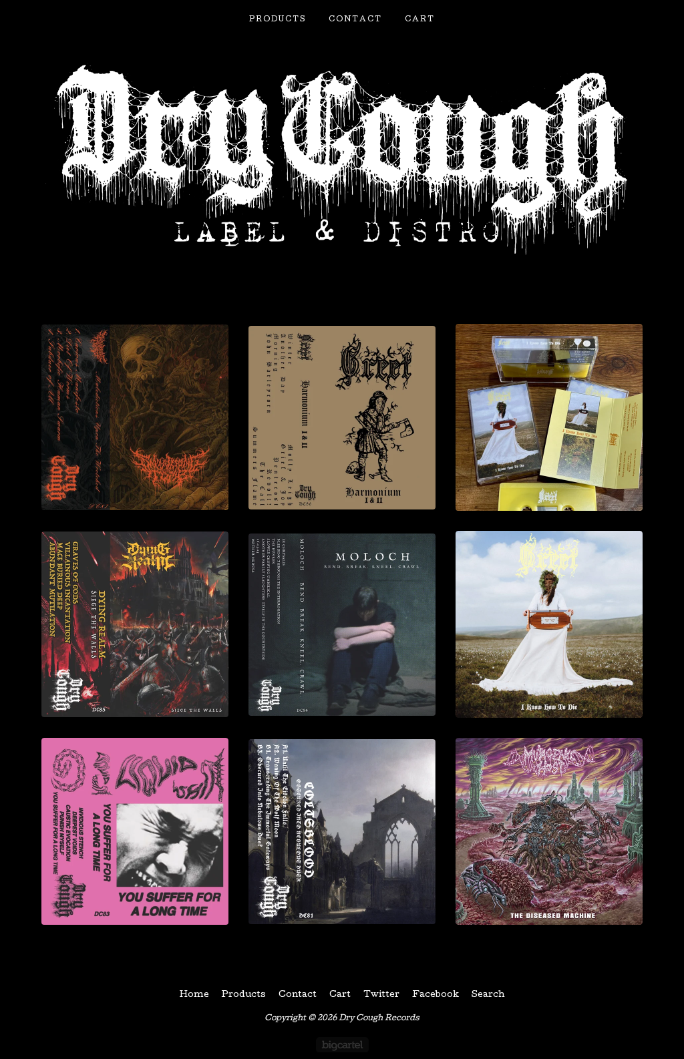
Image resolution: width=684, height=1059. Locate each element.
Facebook (435, 995)
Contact (355, 19)
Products (277, 19)
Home (194, 995)
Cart (420, 19)
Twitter (381, 995)
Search (488, 995)
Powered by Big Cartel (342, 1044)
